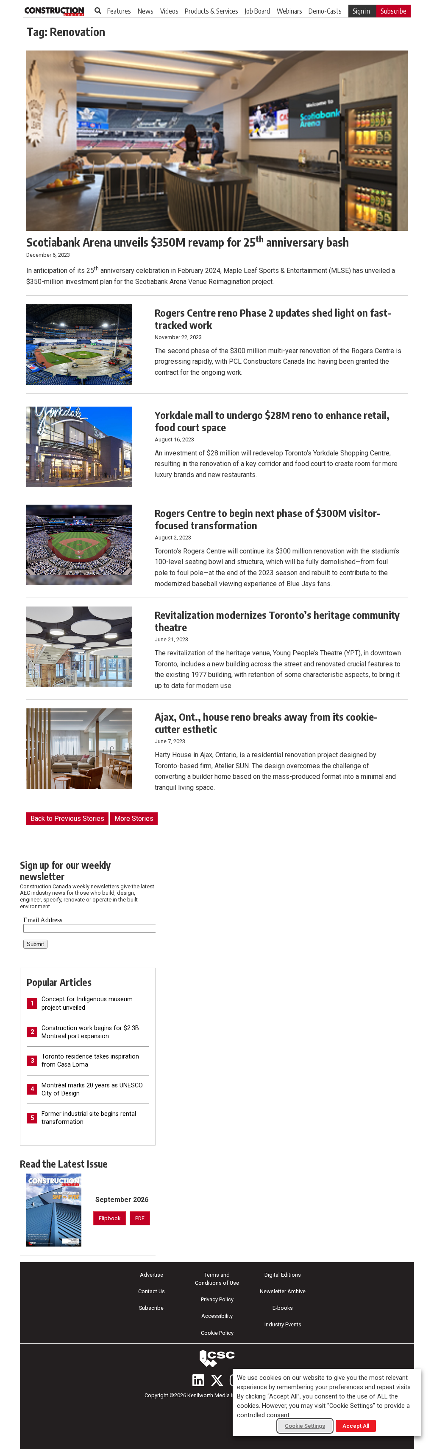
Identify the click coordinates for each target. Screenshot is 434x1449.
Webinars (289, 11)
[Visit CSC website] (217, 1358)
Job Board (257, 11)
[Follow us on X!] (217, 1380)
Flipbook (109, 1218)
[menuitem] (119, 11)
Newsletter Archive (283, 1291)
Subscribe (393, 11)
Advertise (151, 1275)
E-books (283, 1308)
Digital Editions (282, 1275)
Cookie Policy (217, 1333)
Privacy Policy (217, 1299)
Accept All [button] (355, 1426)
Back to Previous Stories (67, 818)
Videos (169, 11)
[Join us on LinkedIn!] (198, 1380)
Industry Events (282, 1324)
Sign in (361, 11)
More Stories (133, 818)
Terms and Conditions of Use (217, 1279)
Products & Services (211, 11)
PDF (140, 1218)
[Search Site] (98, 10)
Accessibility (217, 1316)
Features (119, 11)
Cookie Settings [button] (305, 1426)
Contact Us (151, 1291)
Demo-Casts (325, 11)
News (145, 11)
